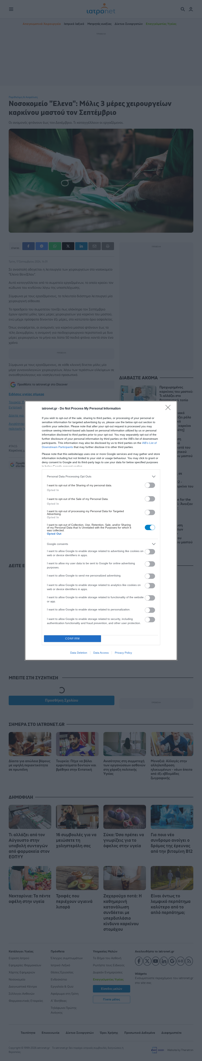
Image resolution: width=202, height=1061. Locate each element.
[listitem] (101, 476)
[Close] (169, 408)
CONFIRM (72, 638)
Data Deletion (78, 652)
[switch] (150, 485)
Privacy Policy (123, 652)
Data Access (101, 652)
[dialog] (101, 530)
